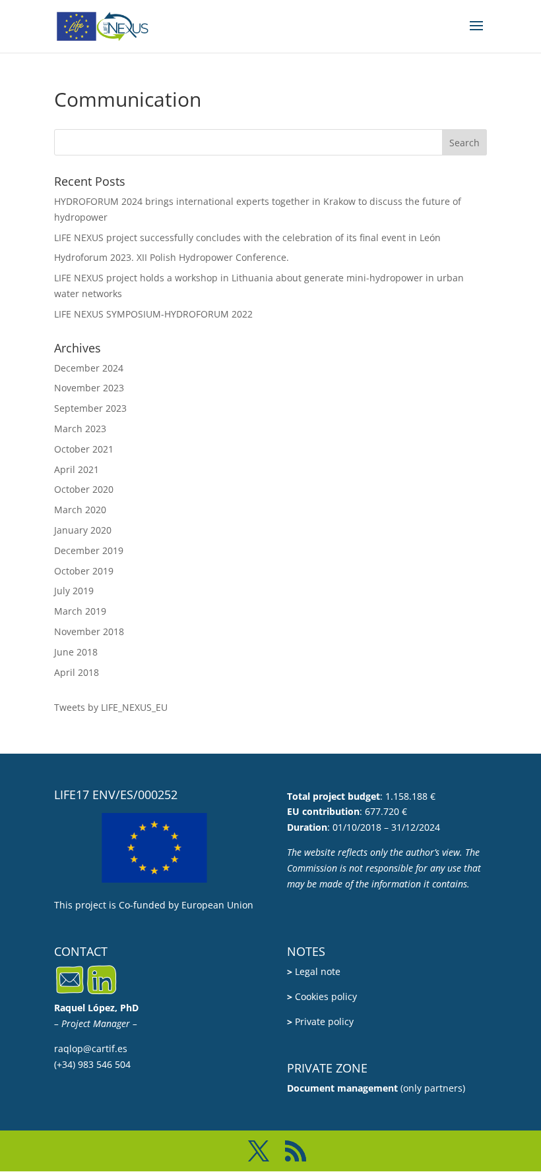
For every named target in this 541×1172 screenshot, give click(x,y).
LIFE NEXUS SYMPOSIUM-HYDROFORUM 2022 (153, 314)
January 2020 (82, 530)
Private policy (320, 1021)
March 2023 (80, 428)
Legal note (313, 971)
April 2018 (76, 672)
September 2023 (90, 408)
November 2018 (89, 631)
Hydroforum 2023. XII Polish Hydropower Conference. (171, 257)
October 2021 (83, 449)
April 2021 (76, 469)
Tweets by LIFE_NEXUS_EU (111, 707)
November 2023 (89, 387)
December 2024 (88, 368)
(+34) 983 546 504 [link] (92, 1064)
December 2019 (88, 550)
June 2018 (76, 652)
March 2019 (80, 611)
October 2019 (83, 571)
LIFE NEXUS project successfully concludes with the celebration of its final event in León (247, 237)
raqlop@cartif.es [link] (90, 1048)
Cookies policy (322, 996)
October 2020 (83, 489)
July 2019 (74, 590)
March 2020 (80, 509)
